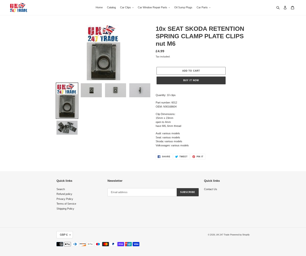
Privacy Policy (64, 198)
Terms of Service (66, 203)
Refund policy (64, 193)
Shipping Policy (65, 208)
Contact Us (210, 189)
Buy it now (191, 80)
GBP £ (64, 234)
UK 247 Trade (223, 235)
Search (60, 189)
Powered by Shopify (240, 235)
